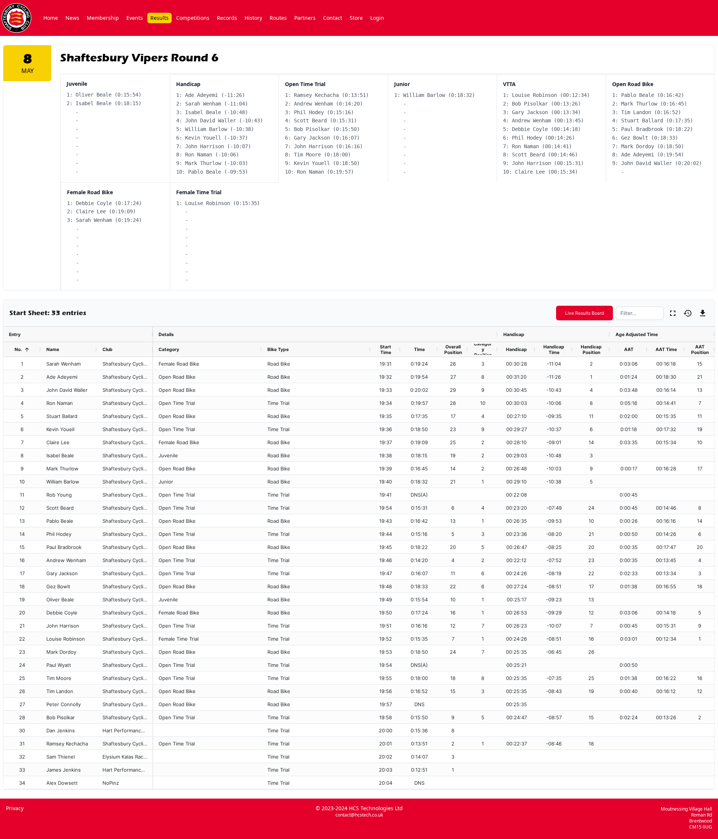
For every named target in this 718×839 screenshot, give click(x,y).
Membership (103, 17)
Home (50, 17)
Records (227, 17)
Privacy (15, 808)
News (72, 17)
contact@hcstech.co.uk (359, 815)
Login (377, 17)
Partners (305, 17)
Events (134, 17)
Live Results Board (584, 313)
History (253, 17)
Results (159, 17)
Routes (278, 17)
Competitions (192, 17)
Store (356, 17)
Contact (332, 17)
